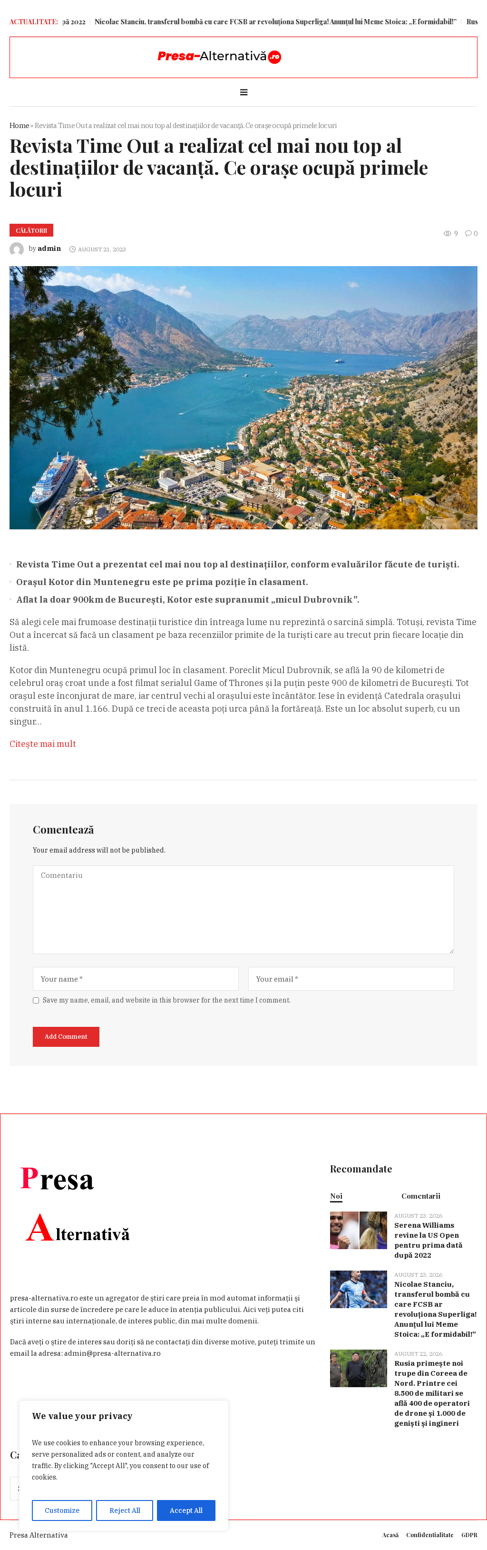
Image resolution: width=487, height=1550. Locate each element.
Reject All (124, 1510)
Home (19, 125)
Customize (62, 1510)
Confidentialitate (430, 1535)
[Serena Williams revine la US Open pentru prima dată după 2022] (358, 1229)
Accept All (186, 1510)
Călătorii (31, 230)
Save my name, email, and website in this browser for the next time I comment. (167, 1000)
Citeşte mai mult (43, 743)
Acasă (390, 1535)
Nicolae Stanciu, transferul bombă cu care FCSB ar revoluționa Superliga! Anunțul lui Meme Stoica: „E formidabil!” (235, 21)
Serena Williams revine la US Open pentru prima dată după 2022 (428, 1240)
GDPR (469, 1535)
